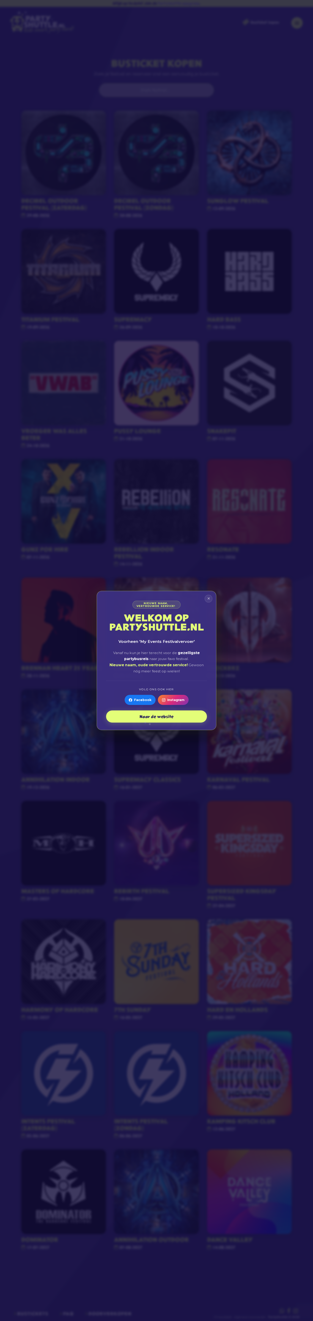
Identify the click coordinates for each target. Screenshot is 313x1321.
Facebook (142, 700)
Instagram (175, 700)
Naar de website (157, 716)
